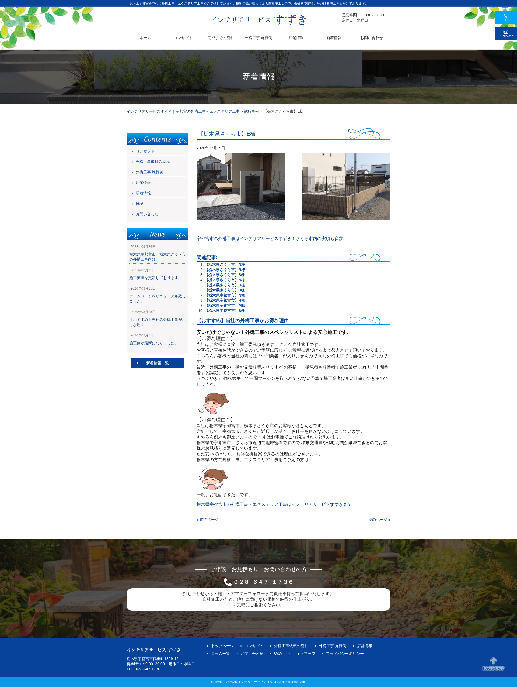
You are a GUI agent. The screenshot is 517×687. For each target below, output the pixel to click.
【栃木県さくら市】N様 (225, 264)
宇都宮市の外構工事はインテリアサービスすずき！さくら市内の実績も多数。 (272, 238)
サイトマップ (304, 653)
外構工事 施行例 (149, 172)
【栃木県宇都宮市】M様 (225, 305)
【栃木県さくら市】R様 (225, 269)
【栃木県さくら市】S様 (225, 275)
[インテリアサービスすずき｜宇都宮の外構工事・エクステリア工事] (259, 25)
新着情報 (143, 193)
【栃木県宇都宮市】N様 (225, 295)
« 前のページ (208, 519)
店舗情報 (143, 182)
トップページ (222, 646)
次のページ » (379, 519)
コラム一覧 (220, 653)
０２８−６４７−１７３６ (263, 582)
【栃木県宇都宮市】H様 (225, 300)
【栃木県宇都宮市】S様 (225, 310)
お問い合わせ (147, 214)
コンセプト (145, 151)
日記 (139, 203)
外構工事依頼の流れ (153, 161)
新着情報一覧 (157, 363)
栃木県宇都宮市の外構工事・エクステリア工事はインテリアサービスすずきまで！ (276, 504)
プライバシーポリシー (345, 653)
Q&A (278, 653)
